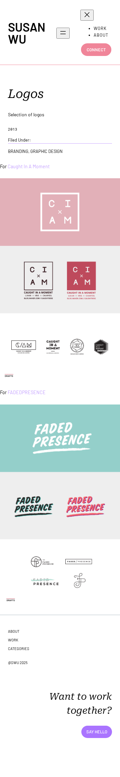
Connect (96, 49)
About (13, 631)
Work (13, 640)
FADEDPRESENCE (27, 392)
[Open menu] (63, 33)
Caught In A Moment (29, 166)
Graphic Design (46, 151)
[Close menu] (87, 15)
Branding (18, 151)
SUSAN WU (26, 33)
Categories (18, 648)
